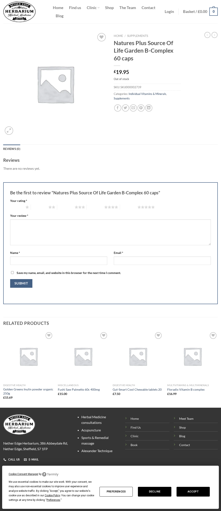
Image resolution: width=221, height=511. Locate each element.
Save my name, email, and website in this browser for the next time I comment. (69, 273)
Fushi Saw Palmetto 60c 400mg (79, 389)
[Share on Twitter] (125, 108)
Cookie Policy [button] (52, 495)
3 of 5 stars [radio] (66, 207)
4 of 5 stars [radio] (95, 207)
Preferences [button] (53, 500)
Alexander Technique (96, 451)
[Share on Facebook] (117, 108)
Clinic (92, 7)
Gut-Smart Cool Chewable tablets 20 (137, 389)
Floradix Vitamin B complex (186, 389)
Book (134, 445)
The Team (127, 7)
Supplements (137, 36)
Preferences (116, 491)
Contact (148, 7)
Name (15, 253)
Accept (193, 491)
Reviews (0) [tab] (11, 149)
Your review (19, 215)
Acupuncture (91, 430)
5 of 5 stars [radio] (128, 207)
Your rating (18, 201)
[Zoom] (9, 130)
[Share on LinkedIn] (148, 108)
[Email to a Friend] (133, 108)
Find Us (136, 427)
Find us (75, 7)
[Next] (217, 369)
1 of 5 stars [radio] (16, 207)
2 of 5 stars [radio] (39, 207)
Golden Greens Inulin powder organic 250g (28, 391)
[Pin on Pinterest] (141, 108)
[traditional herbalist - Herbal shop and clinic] (24, 12)
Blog (59, 16)
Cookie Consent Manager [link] (23, 474)
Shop (109, 7)
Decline (155, 491)
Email (118, 253)
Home (58, 7)
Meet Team (186, 418)
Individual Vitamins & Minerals (147, 94)
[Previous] (3, 369)
